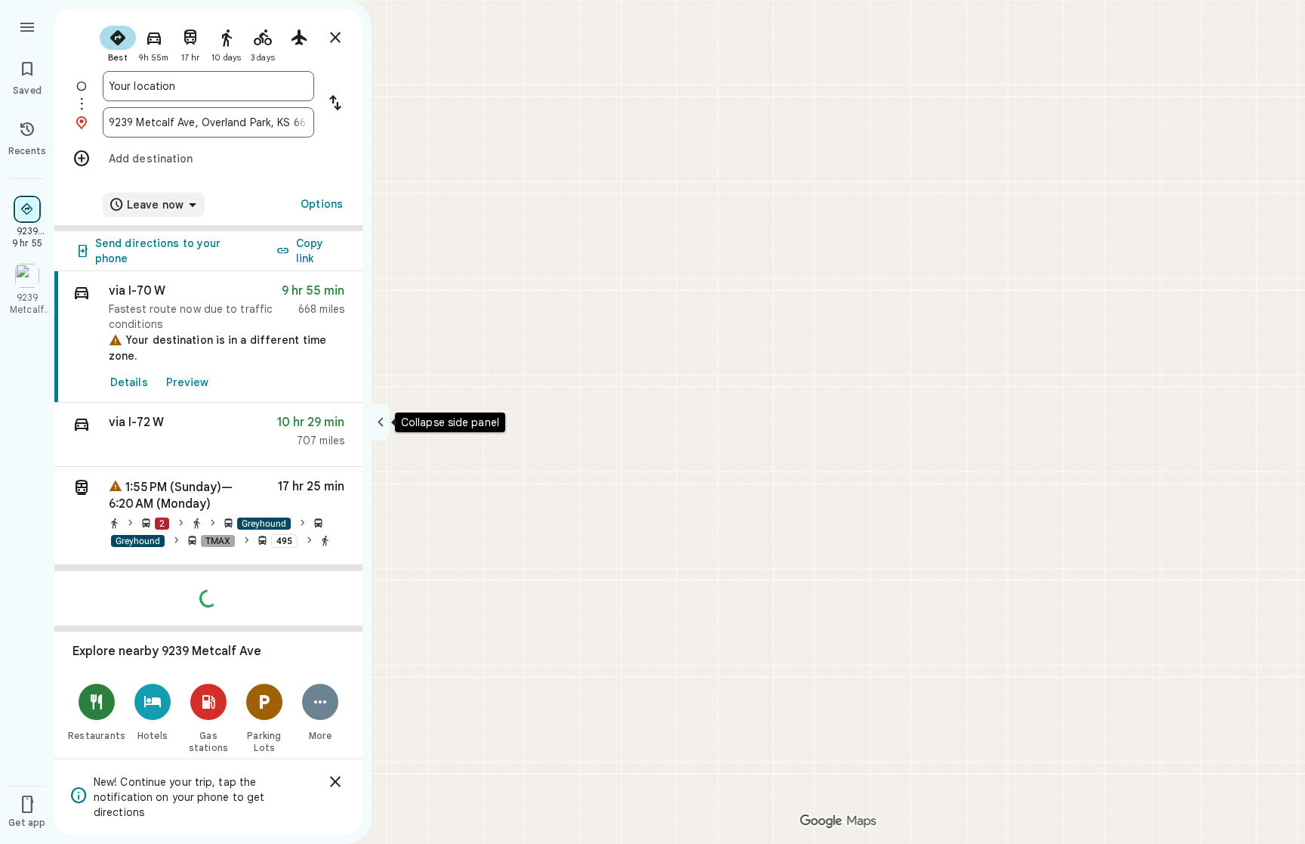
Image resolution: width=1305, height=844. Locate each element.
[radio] (118, 42)
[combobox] (208, 86)
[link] (208, 337)
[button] (208, 435)
